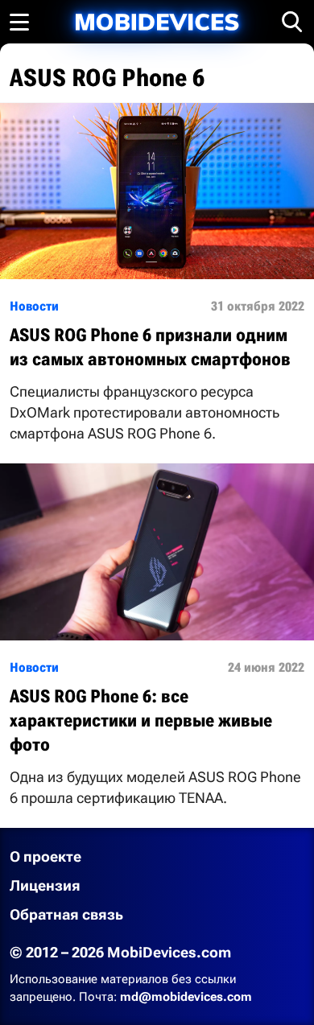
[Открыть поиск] (292, 21)
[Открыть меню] (19, 21)
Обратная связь (66, 914)
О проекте (45, 856)
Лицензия (45, 885)
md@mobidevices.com (186, 997)
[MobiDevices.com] (157, 22)
